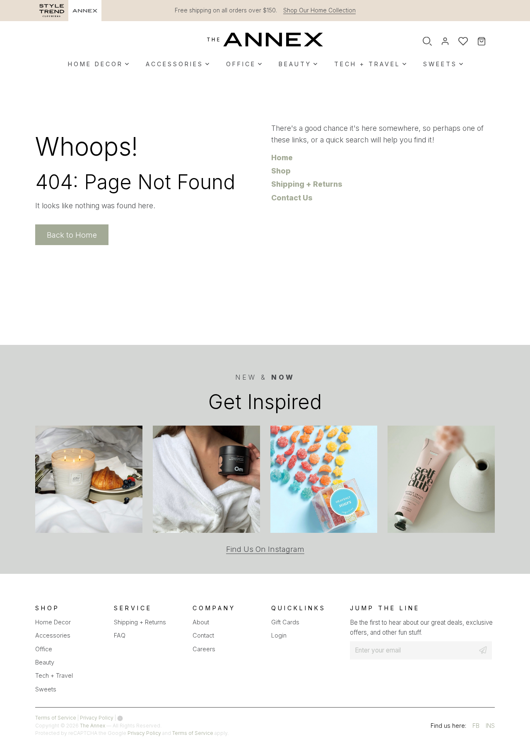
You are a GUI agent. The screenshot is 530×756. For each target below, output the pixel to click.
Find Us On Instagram (265, 549)
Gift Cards (285, 622)
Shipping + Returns (306, 184)
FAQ (119, 635)
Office (241, 63)
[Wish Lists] (463, 41)
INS (490, 727)
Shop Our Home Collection (319, 10)
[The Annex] (265, 39)
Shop (281, 170)
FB (475, 727)
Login (279, 635)
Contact (203, 635)
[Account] (445, 41)
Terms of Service (55, 718)
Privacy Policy (96, 718)
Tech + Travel (367, 63)
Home (282, 157)
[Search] (427, 41)
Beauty (295, 63)
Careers (204, 648)
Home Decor (95, 63)
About (201, 622)
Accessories (174, 63)
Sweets (440, 63)
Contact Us (292, 197)
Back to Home (72, 234)
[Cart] (487, 41)
